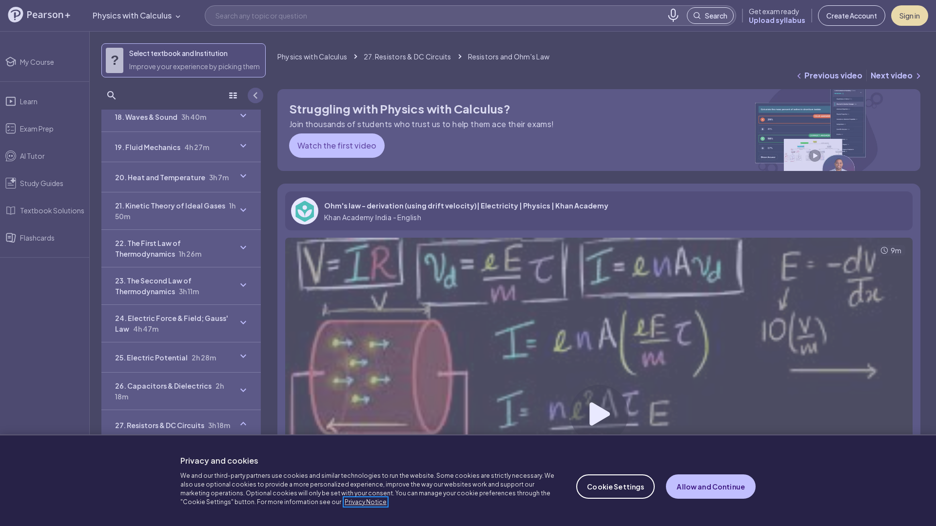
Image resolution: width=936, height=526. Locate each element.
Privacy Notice (366, 502)
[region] (468, 480)
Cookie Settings (615, 486)
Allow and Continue (711, 486)
